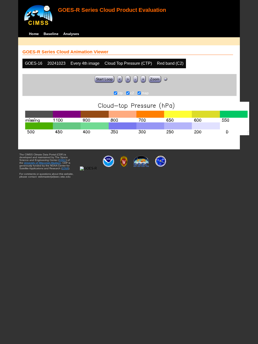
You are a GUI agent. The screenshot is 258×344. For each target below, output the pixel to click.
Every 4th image (85, 63)
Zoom (154, 79)
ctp (120, 93)
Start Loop (104, 79)
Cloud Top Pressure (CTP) (128, 63)
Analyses (71, 34)
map (145, 93)
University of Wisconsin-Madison (42, 162)
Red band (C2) (170, 63)
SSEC (62, 160)
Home (34, 34)
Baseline (51, 34)
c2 (132, 93)
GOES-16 (33, 63)
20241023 (56, 63)
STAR (65, 168)
